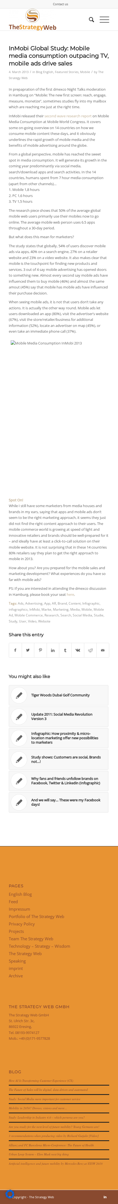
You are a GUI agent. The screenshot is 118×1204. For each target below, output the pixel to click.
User (22, 621)
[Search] (88, 19)
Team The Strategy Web (31, 938)
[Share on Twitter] (28, 650)
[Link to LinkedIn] (105, 1197)
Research (51, 615)
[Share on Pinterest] (40, 650)
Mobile (85, 72)
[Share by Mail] (103, 650)
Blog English (44, 72)
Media (75, 609)
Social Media (82, 615)
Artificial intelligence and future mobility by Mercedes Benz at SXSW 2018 (56, 1163)
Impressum (19, 909)
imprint (16, 968)
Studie (98, 615)
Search (65, 615)
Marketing (61, 609)
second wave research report (68, 115)
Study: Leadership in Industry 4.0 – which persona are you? (47, 1117)
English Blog (20, 894)
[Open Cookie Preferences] (9, 1197)
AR (54, 603)
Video (32, 621)
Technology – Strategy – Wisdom (39, 946)
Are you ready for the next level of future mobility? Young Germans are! (54, 1127)
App (47, 603)
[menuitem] (60, 4)
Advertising (34, 603)
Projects (16, 931)
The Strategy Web (25, 953)
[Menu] (101, 19)
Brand (62, 603)
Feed (13, 901)
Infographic (91, 603)
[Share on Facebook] (15, 650)
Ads (21, 603)
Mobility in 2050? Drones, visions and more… (38, 1108)
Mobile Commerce (29, 615)
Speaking (17, 961)
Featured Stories (66, 72)
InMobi (34, 609)
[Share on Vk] (78, 650)
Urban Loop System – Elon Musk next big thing (39, 1154)
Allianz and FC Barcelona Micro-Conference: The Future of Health (51, 1145)
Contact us (60, 4)
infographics (18, 609)
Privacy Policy (22, 924)
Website (44, 621)
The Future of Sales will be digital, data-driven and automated (48, 1090)
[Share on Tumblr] (65, 650)
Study (13, 621)
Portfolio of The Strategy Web (36, 916)
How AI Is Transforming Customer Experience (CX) (41, 1080)
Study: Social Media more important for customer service (44, 1099)
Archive (16, 975)
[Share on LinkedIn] (53, 650)
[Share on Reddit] (90, 650)
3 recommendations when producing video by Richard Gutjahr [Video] (54, 1136)
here (70, 594)
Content (75, 603)
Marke (46, 609)
